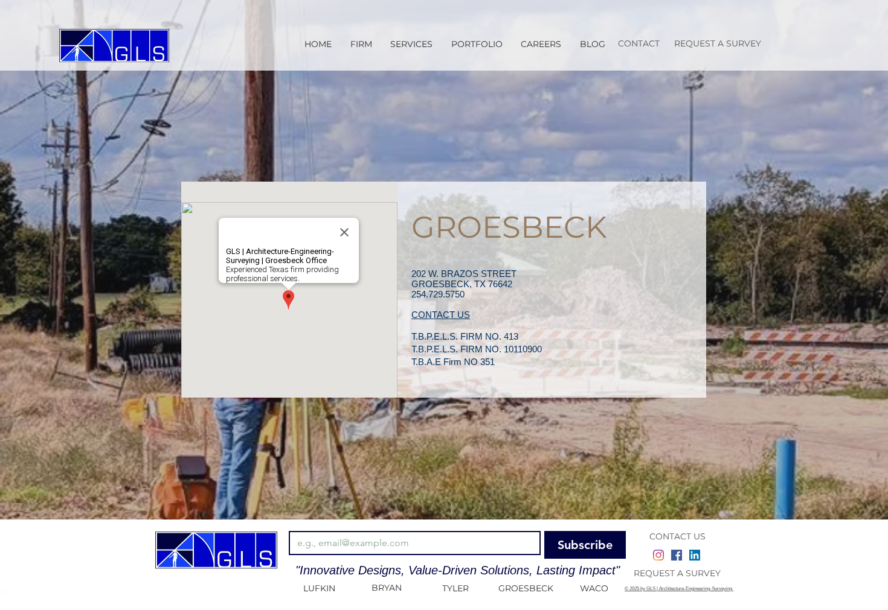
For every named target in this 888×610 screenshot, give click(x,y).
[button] (412, 44)
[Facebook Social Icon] (676, 555)
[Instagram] (658, 555)
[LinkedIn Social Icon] (694, 555)
